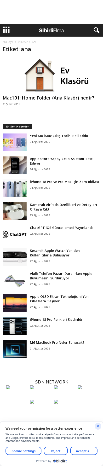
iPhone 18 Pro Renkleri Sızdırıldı (56, 319)
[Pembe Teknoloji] (41, 410)
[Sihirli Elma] (41, 396)
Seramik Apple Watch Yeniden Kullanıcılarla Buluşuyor (55, 252)
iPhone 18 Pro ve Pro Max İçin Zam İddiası (64, 181)
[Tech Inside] (88, 396)
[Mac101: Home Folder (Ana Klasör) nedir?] (52, 75)
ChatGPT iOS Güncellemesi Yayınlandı (61, 227)
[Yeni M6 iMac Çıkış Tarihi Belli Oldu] (15, 142)
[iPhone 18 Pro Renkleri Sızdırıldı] (15, 326)
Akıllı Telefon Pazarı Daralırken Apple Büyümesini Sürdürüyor (61, 275)
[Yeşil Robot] (65, 396)
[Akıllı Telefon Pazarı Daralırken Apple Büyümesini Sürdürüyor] (15, 280)
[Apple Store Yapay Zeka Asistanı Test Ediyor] (15, 165)
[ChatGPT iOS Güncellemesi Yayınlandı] (15, 234)
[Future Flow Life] (65, 410)
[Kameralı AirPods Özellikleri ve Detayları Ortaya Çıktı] (15, 211)
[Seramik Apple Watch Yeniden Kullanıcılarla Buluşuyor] (15, 257)
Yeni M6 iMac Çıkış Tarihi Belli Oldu (59, 135)
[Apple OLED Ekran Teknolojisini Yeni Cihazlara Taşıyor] (15, 303)
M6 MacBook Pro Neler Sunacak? (57, 342)
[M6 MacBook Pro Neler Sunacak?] (15, 349)
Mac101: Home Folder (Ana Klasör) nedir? (48, 98)
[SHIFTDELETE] (17, 396)
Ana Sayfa (8, 42)
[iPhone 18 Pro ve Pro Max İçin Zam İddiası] (15, 188)
